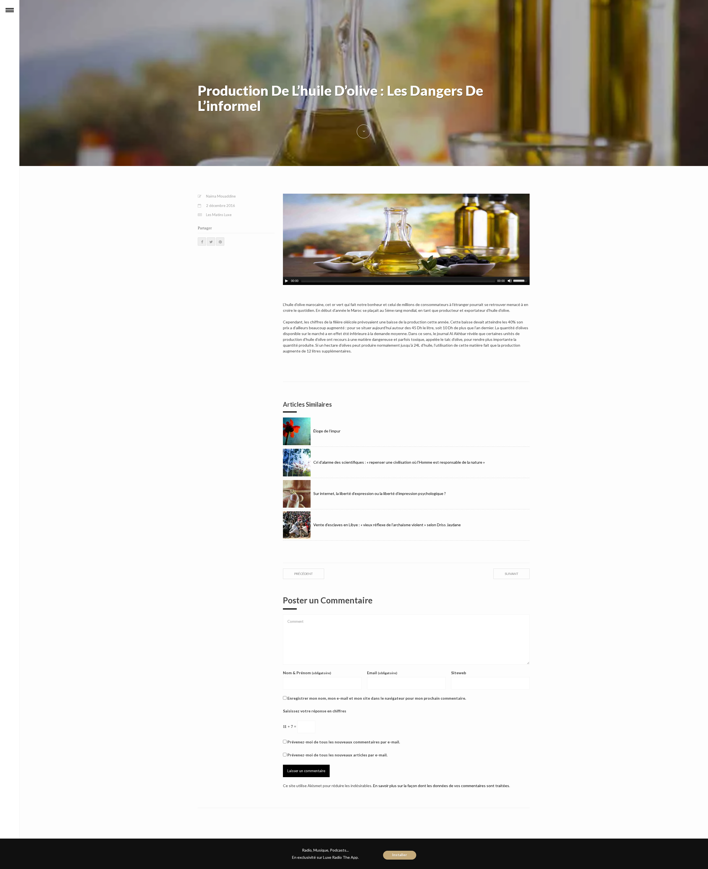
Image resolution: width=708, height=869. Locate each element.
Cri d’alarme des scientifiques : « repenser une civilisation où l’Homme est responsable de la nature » (399, 462)
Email (382, 672)
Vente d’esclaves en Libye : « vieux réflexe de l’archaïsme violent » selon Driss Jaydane (387, 524)
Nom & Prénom (307, 672)
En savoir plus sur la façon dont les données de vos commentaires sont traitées (441, 785)
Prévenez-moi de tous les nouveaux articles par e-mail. (337, 755)
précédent (303, 574)
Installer (399, 855)
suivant (511, 574)
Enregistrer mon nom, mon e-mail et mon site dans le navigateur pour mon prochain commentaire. (376, 698)
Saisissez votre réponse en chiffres (314, 711)
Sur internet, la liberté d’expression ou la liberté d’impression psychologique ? (379, 493)
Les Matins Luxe (218, 214)
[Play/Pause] (286, 281)
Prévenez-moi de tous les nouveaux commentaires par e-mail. (343, 742)
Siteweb (458, 672)
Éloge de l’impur (326, 431)
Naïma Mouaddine (221, 196)
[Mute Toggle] (509, 281)
